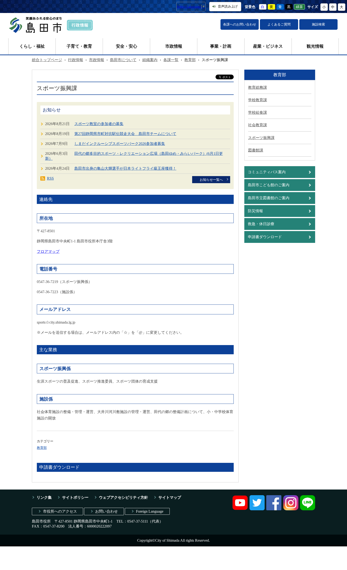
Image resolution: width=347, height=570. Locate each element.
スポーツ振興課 (261, 138)
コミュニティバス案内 (267, 172)
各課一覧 (170, 60)
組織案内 (149, 60)
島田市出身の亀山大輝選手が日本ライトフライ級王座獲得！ (125, 168)
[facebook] (273, 509)
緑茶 (299, 7)
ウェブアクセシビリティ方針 (123, 497)
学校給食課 (257, 112)
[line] (307, 509)
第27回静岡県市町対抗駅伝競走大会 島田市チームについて (125, 134)
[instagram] (290, 509)
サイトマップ (169, 497)
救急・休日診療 (261, 224)
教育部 (190, 60)
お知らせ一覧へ (211, 180)
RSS (50, 178)
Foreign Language (149, 511)
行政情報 (75, 60)
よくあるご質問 (279, 24)
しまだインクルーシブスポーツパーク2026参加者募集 (119, 144)
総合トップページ (47, 60)
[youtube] (240, 509)
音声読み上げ (228, 6)
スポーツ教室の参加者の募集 (98, 124)
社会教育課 (257, 125)
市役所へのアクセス (60, 511)
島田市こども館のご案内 (268, 185)
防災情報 (255, 211)
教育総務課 (257, 87)
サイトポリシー (75, 497)
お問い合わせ (106, 511)
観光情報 (315, 46)
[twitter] (257, 509)
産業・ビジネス (268, 46)
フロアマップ (48, 251)
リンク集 (44, 497)
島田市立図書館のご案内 (268, 198)
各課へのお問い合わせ (239, 24)
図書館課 (255, 150)
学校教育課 (257, 100)
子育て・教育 (79, 46)
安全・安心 (126, 46)
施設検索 (318, 24)
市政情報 (173, 46)
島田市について (123, 60)
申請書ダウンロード (265, 237)
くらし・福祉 (32, 46)
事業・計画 (220, 46)
